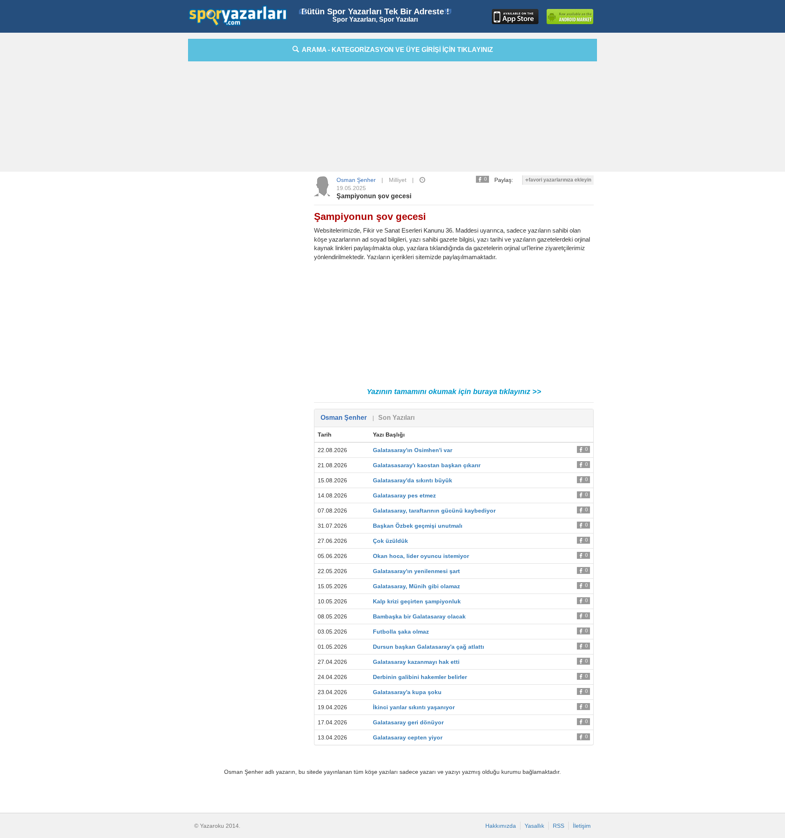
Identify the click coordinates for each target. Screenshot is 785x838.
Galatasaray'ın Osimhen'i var (412, 450)
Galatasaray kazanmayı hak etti (416, 662)
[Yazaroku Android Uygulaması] (570, 16)
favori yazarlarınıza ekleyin (560, 180)
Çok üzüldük (390, 541)
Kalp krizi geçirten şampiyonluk (417, 601)
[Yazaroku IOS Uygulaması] (515, 16)
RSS (558, 825)
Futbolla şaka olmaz (401, 631)
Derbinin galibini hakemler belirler (420, 677)
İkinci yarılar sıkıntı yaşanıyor (414, 707)
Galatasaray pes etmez (404, 495)
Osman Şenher (356, 180)
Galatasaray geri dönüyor (408, 722)
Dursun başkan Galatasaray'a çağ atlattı (428, 646)
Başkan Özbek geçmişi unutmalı (417, 525)
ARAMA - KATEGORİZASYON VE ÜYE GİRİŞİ (396, 49)
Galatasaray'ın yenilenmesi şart (416, 571)
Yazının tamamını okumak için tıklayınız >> (454, 392)
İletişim (582, 825)
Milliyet (397, 180)
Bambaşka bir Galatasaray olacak (419, 616)
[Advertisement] (151, 161)
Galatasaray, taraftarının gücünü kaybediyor (434, 510)
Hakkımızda (500, 825)
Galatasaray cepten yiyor (407, 737)
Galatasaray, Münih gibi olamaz (416, 586)
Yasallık (534, 825)
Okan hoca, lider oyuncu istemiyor (421, 556)
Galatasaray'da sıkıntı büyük (412, 480)
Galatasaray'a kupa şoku (407, 692)
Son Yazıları (396, 417)
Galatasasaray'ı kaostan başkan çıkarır (426, 465)
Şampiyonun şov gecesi (373, 196)
